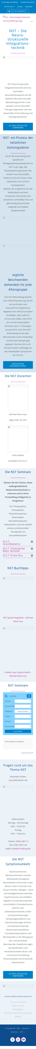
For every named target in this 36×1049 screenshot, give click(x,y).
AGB (21, 1032)
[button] (18, 542)
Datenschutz (14, 1032)
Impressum (25, 1028)
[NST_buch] (18, 628)
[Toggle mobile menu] (32, 21)
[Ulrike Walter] (18, 427)
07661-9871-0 (22, 841)
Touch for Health (18, 1002)
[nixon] (18, 386)
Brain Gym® (18, 1005)
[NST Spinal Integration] (18, 578)
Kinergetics (18, 1009)
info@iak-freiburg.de (21, 848)
